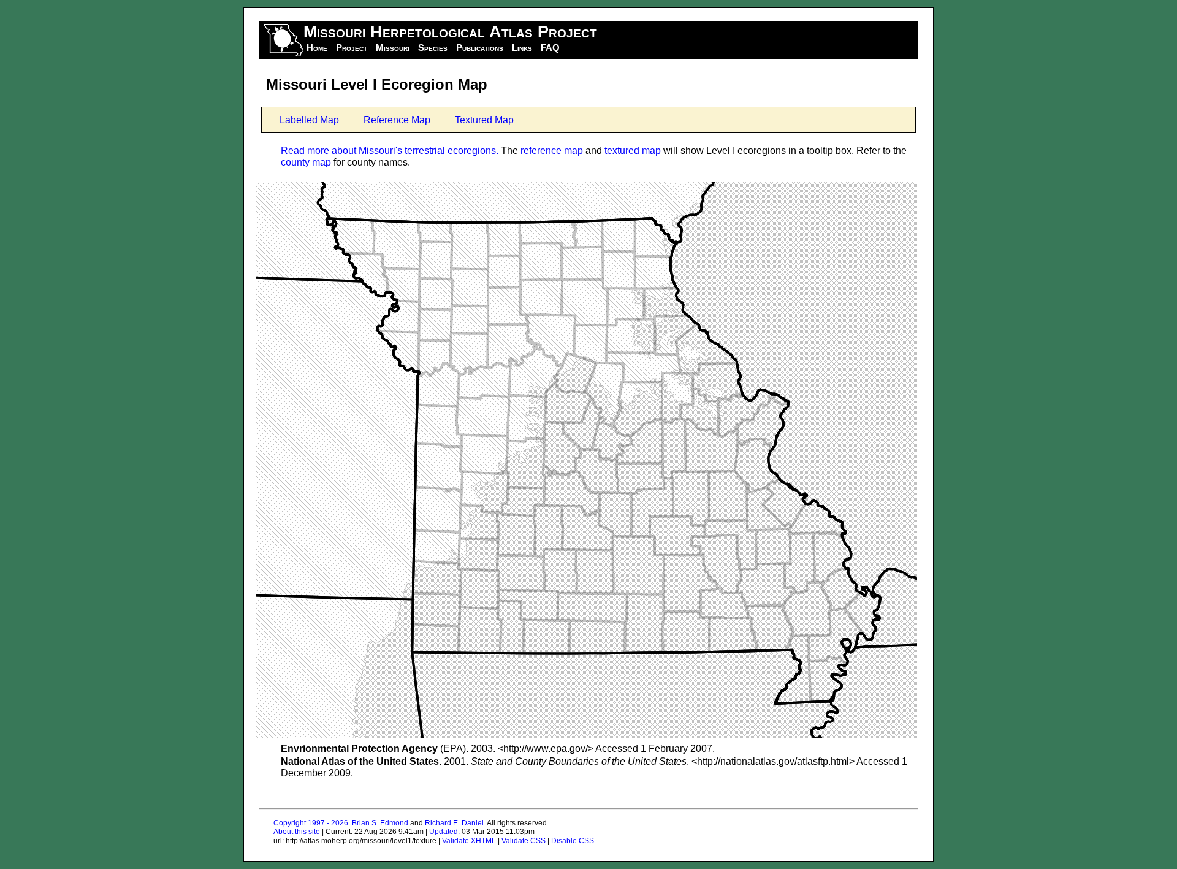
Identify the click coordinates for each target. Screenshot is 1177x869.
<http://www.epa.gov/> (545, 748)
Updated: (444, 831)
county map (306, 162)
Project (351, 48)
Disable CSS (572, 840)
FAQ (550, 48)
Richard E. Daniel (454, 823)
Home (317, 48)
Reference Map (397, 120)
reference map (551, 150)
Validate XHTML (469, 840)
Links (522, 48)
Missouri (392, 48)
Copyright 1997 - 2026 (310, 823)
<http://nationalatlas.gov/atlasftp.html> (773, 761)
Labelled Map (309, 120)
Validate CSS (523, 840)
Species (433, 48)
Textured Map (484, 120)
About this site (296, 831)
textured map (632, 150)
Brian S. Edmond (380, 823)
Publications (479, 48)
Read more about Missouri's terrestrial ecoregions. (389, 150)
